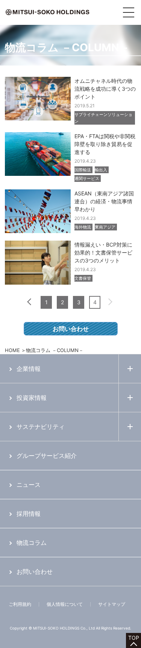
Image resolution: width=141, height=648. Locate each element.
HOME (12, 350)
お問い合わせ (71, 328)
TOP (133, 637)
